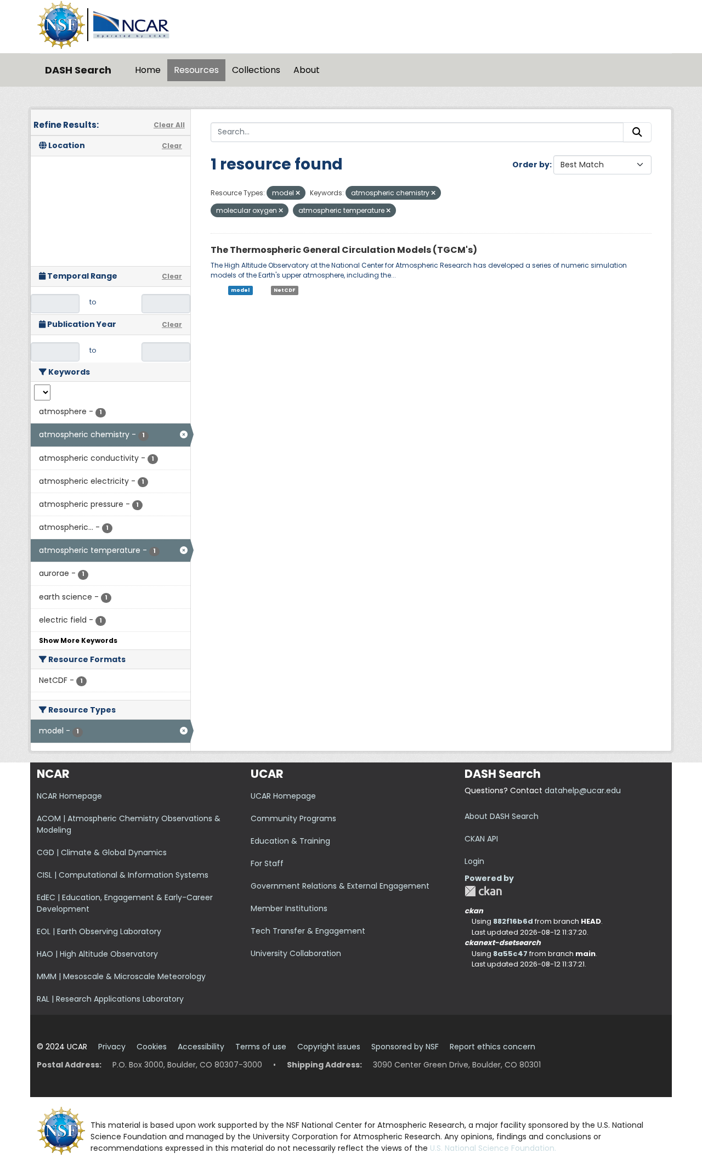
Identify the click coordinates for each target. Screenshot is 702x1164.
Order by (531, 164)
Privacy (112, 1046)
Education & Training (290, 840)
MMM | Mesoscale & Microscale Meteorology (121, 976)
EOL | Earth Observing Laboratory (99, 931)
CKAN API (481, 838)
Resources (196, 70)
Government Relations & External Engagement (340, 885)
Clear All (169, 124)
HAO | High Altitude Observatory (97, 953)
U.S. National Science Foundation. (493, 1148)
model (240, 290)
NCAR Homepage (69, 795)
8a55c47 (510, 953)
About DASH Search (502, 816)
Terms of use (260, 1046)
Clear (172, 145)
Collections (256, 70)
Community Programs (293, 818)
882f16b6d (513, 921)
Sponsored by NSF (405, 1046)
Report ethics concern (492, 1046)
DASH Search (78, 70)
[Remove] (298, 193)
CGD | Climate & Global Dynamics (102, 852)
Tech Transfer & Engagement (308, 930)
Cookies (152, 1046)
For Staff (267, 863)
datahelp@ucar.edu (583, 790)
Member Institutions (289, 908)
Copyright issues (328, 1046)
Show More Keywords (78, 640)
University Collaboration (296, 953)
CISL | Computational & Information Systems (122, 874)
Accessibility (201, 1046)
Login (474, 861)
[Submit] (637, 132)
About (306, 70)
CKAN (483, 891)
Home (148, 70)
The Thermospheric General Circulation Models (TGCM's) (344, 250)
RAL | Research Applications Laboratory (110, 998)
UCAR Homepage (283, 795)
